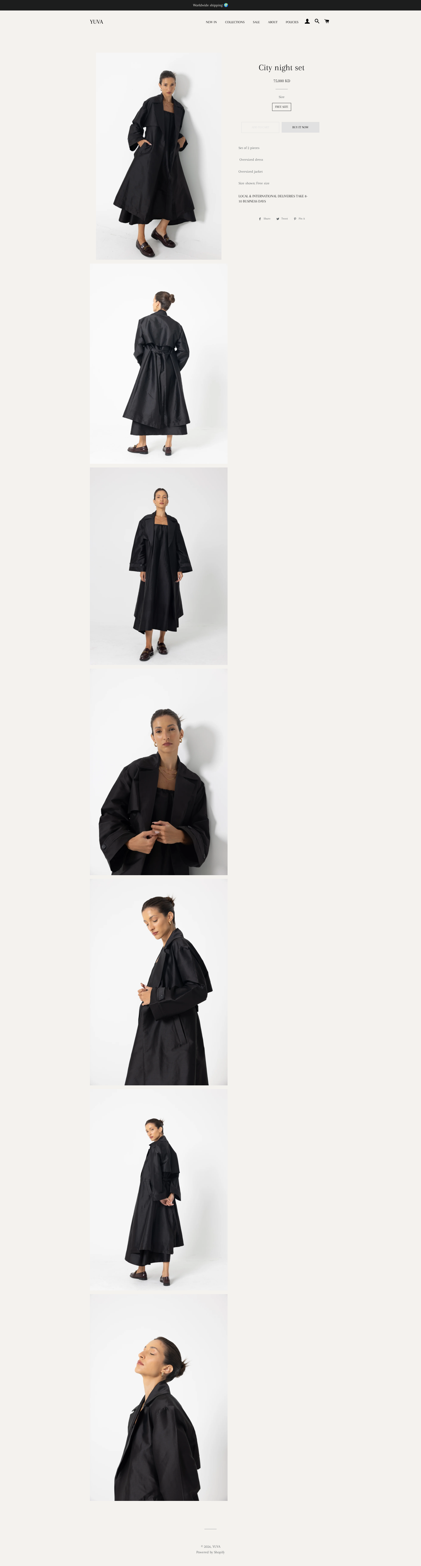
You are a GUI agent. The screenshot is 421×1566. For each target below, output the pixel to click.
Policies (292, 22)
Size (282, 97)
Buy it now (300, 127)
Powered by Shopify (210, 1552)
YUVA (96, 21)
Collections (235, 22)
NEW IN (211, 22)
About (272, 22)
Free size (281, 107)
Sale (256, 22)
